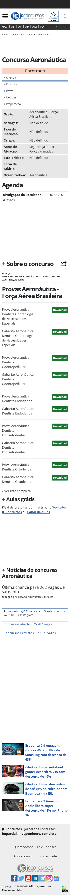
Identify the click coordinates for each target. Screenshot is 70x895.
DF (56, 26)
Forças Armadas (41, 151)
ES (63, 26)
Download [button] (60, 310)
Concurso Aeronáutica (39, 34)
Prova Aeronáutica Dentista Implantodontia (15, 430)
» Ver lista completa (16, 491)
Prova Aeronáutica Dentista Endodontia (17, 398)
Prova (8, 91)
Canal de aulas (38, 512)
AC (13, 26)
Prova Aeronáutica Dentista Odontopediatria (15, 362)
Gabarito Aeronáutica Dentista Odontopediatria (18, 379)
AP (27, 26)
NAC (5, 26)
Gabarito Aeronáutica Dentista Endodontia (18, 411)
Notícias (10, 97)
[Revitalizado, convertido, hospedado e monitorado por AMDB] (65, 889)
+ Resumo (10, 84)
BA (42, 26)
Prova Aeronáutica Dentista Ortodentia (16, 467)
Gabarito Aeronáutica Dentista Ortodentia (18, 479)
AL (20, 26)
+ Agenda (10, 77)
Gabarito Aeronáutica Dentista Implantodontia (18, 447)
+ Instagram (25, 615)
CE (49, 26)
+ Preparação (12, 104)
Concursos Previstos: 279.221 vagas (30, 633)
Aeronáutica (38, 175)
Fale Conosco (47, 847)
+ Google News (51, 611)
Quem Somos (23, 847)
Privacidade (48, 856)
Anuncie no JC (23, 856)
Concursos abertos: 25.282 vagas (28, 624)
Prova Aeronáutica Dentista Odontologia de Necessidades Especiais (17, 316)
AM (34, 26)
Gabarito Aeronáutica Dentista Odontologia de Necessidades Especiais (18, 338)
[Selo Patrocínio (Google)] (53, 16)
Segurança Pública (42, 147)
